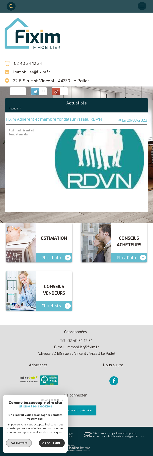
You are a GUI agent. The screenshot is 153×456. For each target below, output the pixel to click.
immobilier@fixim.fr (31, 72)
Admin (68, 436)
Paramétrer (19, 443)
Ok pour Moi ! (51, 443)
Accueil (13, 108)
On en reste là (50, 400)
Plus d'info (55, 257)
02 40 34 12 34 (80, 340)
